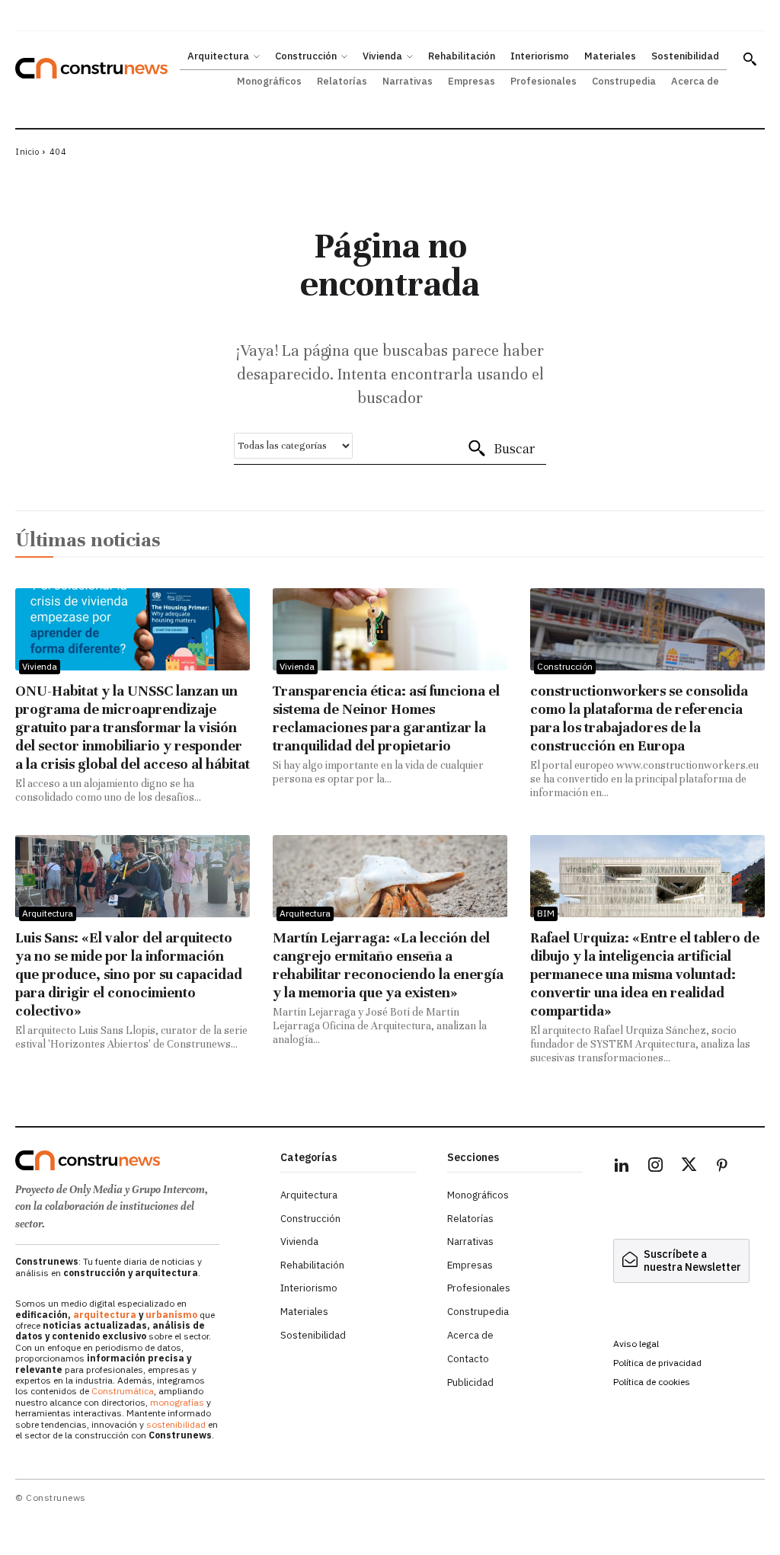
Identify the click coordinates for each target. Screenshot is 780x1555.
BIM (546, 913)
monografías (177, 1402)
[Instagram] (655, 1167)
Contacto (468, 1358)
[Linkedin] (621, 1167)
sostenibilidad (176, 1424)
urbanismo (171, 1314)
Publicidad (470, 1382)
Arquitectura (47, 913)
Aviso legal (636, 1343)
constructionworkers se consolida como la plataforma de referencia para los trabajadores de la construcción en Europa (639, 718)
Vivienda (39, 666)
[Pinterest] (722, 1167)
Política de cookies (651, 1381)
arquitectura (104, 1314)
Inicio (27, 151)
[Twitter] (688, 1167)
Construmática (122, 1391)
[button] (749, 58)
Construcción (565, 666)
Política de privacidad (657, 1362)
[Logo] (140, 1160)
